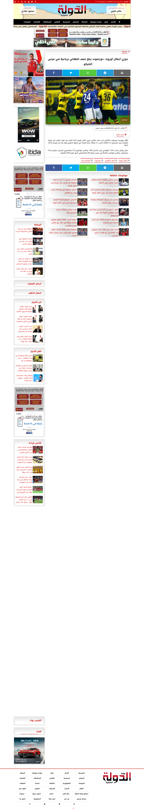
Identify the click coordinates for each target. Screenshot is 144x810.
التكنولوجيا (67, 783)
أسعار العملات (34, 284)
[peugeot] (28, 124)
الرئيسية (81, 773)
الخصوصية (37, 799)
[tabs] (15, 1)
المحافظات (47, 22)
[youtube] (28, 1)
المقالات (22, 783)
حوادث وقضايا (96, 22)
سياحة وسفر (81, 799)
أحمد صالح (120, 134)
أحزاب (51, 793)
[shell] (28, 63)
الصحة (37, 783)
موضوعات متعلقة (118, 175)
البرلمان (76, 22)
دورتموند (97, 160)
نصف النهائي (110, 160)
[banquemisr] (72, 33)
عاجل (106, 22)
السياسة (66, 22)
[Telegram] (105, 73)
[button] (16, 750)
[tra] (28, 204)
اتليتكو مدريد (86, 160)
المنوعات (27, 22)
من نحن (66, 799)
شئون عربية (36, 793)
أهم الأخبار (35, 351)
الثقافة (52, 783)
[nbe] (72, 42)
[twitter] (32, 1)
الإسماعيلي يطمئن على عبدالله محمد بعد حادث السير (35, 26)
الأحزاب (66, 788)
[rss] (25, 1)
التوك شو (22, 788)
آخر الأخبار (36, 302)
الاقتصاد (36, 22)
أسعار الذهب (34, 293)
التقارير (57, 22)
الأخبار (113, 22)
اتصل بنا (22, 799)
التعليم (37, 788)
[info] (18, 1)
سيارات (21, 793)
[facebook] (35, 1)
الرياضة (84, 22)
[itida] (28, 152)
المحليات (52, 788)
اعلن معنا (52, 799)
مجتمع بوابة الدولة (81, 793)
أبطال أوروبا (123, 160)
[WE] (28, 90)
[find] (22, 1)
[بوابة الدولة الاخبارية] (29, 750)
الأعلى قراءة (35, 443)
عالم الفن (66, 793)
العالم (81, 788)
